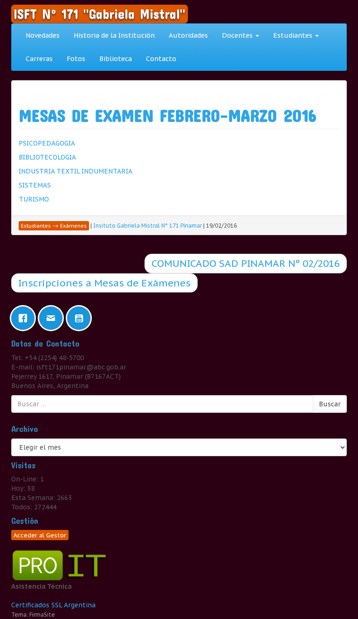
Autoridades (188, 35)
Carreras (39, 59)
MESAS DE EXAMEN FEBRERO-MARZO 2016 (167, 115)
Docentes (238, 35)
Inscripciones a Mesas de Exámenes (104, 283)
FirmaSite (42, 614)
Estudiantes (293, 35)
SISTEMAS (35, 185)
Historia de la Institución (114, 35)
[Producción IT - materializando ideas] (61, 565)
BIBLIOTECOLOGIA (47, 157)
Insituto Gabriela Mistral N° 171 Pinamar (147, 225)
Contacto (161, 59)
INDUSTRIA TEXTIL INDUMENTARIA (75, 171)
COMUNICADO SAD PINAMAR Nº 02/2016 (245, 263)
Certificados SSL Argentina (53, 605)
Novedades (43, 35)
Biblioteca (115, 59)
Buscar (330, 404)
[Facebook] (25, 318)
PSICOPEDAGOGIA (47, 143)
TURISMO (34, 199)
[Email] (53, 318)
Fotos (76, 59)
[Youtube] (81, 318)
